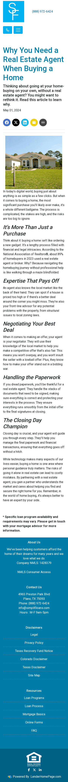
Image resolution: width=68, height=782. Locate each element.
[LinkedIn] (40, 769)
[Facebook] (29, 769)
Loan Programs (34, 698)
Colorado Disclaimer (34, 659)
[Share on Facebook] (7, 122)
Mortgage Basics (34, 714)
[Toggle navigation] (18, 30)
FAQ (34, 730)
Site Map (34, 675)
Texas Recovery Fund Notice (34, 651)
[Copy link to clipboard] (43, 122)
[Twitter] (34, 769)
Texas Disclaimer (34, 667)
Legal (34, 634)
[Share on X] (16, 122)
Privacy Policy (34, 643)
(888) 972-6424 (42, 11)
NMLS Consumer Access (34, 572)
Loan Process (34, 706)
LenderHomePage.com (46, 776)
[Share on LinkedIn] (25, 122)
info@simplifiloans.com (34, 608)
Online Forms (34, 722)
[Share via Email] (34, 122)
